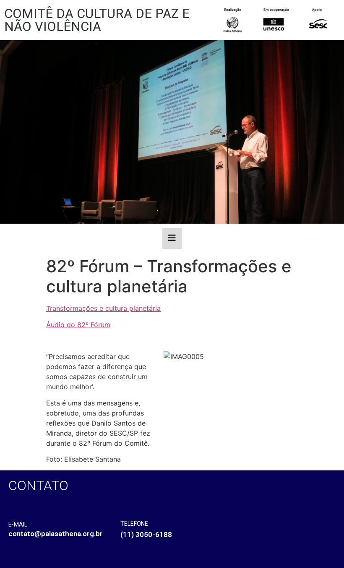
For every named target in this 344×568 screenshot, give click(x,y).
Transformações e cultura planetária (103, 308)
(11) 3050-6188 (146, 534)
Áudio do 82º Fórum (78, 324)
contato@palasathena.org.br (55, 533)
